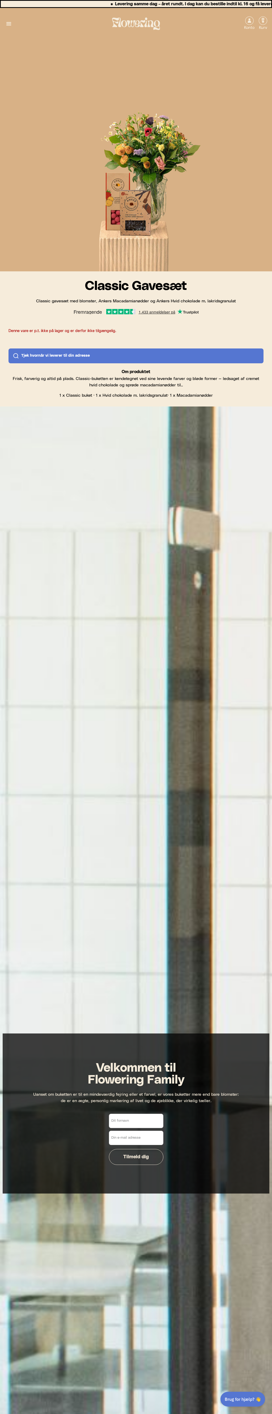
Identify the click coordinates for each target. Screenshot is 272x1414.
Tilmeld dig (136, 1157)
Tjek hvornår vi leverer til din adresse (55, 355)
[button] (9, 24)
